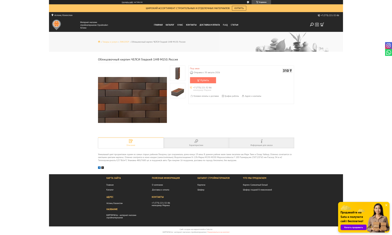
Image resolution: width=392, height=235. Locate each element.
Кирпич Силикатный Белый (255, 184)
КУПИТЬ (239, 8)
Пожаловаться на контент (218, 232)
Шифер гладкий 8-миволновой (257, 189)
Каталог (170, 25)
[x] (102, 168)
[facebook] (99, 168)
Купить (204, 80)
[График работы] (317, 24)
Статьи (234, 25)
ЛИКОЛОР (124, 42)
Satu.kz (209, 229)
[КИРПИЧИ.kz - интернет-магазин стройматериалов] (65, 25)
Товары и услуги (110, 42)
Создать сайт (127, 2)
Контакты (191, 25)
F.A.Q (225, 25)
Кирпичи (201, 184)
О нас (180, 25)
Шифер (201, 189)
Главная (158, 25)
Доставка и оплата (210, 25)
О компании (157, 184)
